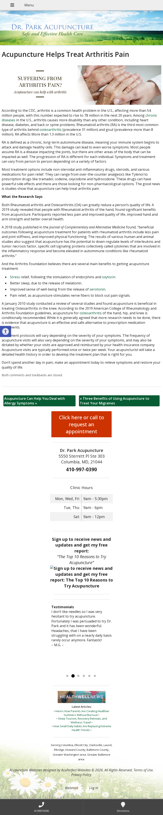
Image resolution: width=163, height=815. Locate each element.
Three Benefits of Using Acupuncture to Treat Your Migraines (114, 400)
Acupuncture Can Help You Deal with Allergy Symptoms (34, 400)
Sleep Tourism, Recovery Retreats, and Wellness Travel (82, 720)
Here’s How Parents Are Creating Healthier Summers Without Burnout (82, 713)
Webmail (71, 788)
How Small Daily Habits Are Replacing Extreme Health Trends (82, 728)
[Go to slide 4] (84, 676)
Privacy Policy (81, 774)
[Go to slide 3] (78, 676)
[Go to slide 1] (67, 676)
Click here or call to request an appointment (81, 424)
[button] (5, 331)
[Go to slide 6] (95, 676)
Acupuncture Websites (26, 770)
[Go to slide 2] (73, 676)
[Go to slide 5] (89, 676)
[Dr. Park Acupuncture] (81, 28)
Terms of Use (143, 770)
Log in (93, 788)
